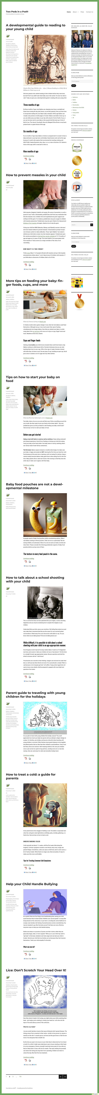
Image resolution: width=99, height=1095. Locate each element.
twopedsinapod (10, 39)
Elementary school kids (12, 47)
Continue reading (28, 156)
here (79, 58)
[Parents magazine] (82, 282)
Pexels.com (43, 321)
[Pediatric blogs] (82, 302)
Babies (13, 43)
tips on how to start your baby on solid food (12, 407)
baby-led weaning (10, 301)
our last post (36, 331)
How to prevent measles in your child (36, 175)
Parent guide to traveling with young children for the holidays (35, 694)
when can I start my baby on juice (12, 308)
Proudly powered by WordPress (25, 1088)
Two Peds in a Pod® (17, 11)
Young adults (9, 902)
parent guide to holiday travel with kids (12, 720)
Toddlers (8, 45)
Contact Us (89, 12)
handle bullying (10, 904)
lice (14, 992)
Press (82, 12)
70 (20, 1077)
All (6, 189)
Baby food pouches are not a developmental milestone (34, 486)
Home (69, 12)
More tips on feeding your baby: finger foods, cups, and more (34, 282)
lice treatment (9, 992)
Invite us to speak (86, 130)
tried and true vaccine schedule (46, 236)
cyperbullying (9, 910)
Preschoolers (14, 45)
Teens (14, 902)
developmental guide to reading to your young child (12, 55)
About (75, 12)
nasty (28, 253)
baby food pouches (11, 506)
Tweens (14, 900)
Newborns (8, 43)
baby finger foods (10, 399)
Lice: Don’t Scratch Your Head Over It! (36, 970)
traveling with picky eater (12, 724)
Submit (73, 85)
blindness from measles (30, 223)
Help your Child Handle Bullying (32, 884)
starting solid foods (10, 508)
